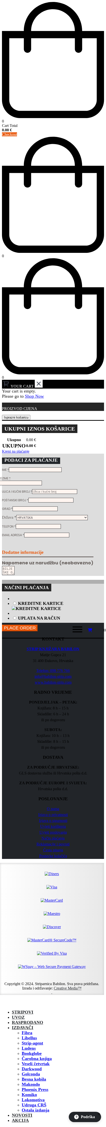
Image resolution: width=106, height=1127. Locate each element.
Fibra (27, 1032)
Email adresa (13, 535)
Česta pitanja (53, 850)
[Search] (61, 630)
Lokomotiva (33, 1099)
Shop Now (34, 396)
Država (9, 517)
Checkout (9, 134)
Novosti (22, 1115)
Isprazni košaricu (16, 417)
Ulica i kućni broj (17, 491)
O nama (53, 809)
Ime (5, 470)
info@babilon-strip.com (53, 676)
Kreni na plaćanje (15, 451)
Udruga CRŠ (34, 1104)
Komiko (29, 1094)
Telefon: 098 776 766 (53, 670)
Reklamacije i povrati (53, 844)
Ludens (29, 1048)
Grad (7, 509)
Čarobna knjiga (37, 1058)
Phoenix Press (35, 1089)
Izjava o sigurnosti (53, 820)
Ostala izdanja (35, 1110)
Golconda (31, 1074)
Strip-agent (32, 1043)
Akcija (20, 1120)
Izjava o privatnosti (53, 815)
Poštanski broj (15, 500)
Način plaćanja (53, 838)
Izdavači (22, 1027)
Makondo (31, 1084)
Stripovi (22, 1012)
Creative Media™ (68, 988)
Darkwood (32, 1068)
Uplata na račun (39, 618)
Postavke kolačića (53, 856)
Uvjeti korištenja (53, 826)
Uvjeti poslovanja (53, 832)
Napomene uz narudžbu (47, 563)
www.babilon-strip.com (53, 682)
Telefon (9, 526)
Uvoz (18, 1017)
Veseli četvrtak (36, 1063)
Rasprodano (27, 1022)
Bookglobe (32, 1053)
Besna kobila (34, 1079)
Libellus (29, 1037)
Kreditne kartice (40, 603)
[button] (5, 1003)
